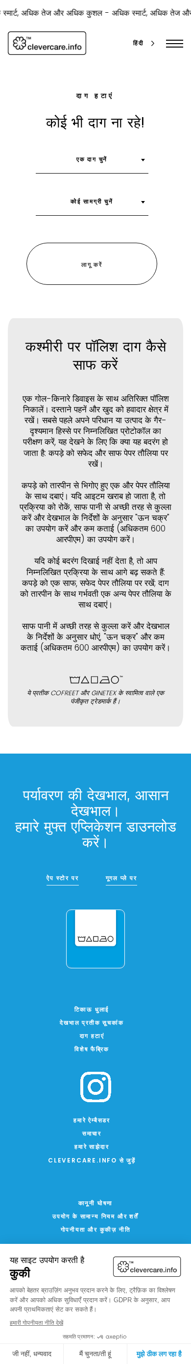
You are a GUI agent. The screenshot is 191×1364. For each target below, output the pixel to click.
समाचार (91, 1134)
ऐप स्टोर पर (62, 879)
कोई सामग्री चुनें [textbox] (92, 202)
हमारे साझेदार (91, 1147)
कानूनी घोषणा (95, 1204)
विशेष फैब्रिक (91, 1050)
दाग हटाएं (92, 1036)
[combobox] (92, 163)
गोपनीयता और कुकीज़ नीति (96, 1230)
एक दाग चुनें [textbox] (91, 160)
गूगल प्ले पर (121, 879)
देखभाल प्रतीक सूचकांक (91, 1023)
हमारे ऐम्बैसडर (91, 1121)
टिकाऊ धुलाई (92, 1010)
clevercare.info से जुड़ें (92, 1161)
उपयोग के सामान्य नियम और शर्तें (95, 1217)
